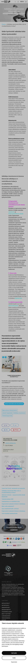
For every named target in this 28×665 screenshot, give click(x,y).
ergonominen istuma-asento (9, 410)
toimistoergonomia (7, 415)
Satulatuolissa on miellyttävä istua (11, 501)
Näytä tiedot (14, 662)
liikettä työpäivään (7, 413)
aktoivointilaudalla (13, 305)
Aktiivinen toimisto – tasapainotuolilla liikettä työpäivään (13, 495)
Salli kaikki (14, 653)
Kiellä (14, 658)
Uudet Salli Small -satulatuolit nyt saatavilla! (13, 488)
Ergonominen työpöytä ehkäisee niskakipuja (13, 504)
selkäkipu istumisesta (19, 413)
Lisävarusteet (6, 615)
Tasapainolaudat (7, 611)
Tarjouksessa (6, 618)
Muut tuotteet (6, 613)
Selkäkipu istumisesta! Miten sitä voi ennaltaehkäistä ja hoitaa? (11, 491)
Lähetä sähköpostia (10, 443)
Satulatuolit (6, 603)
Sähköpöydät (6, 607)
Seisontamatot (6, 609)
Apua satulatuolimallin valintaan (10, 508)
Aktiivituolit (5, 605)
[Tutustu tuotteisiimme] (14, 481)
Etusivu (4, 24)
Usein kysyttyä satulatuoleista (9, 513)
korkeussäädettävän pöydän (15, 213)
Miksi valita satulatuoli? (8, 506)
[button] (23, 1)
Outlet (4, 620)
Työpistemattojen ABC (8, 499)
